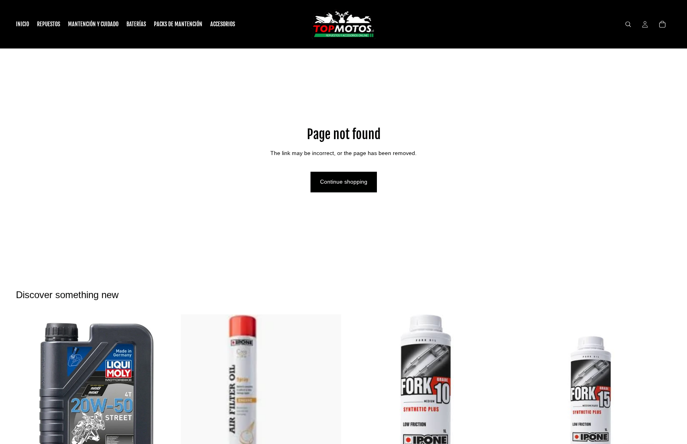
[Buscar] (628, 24)
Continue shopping (343, 181)
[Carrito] (662, 24)
